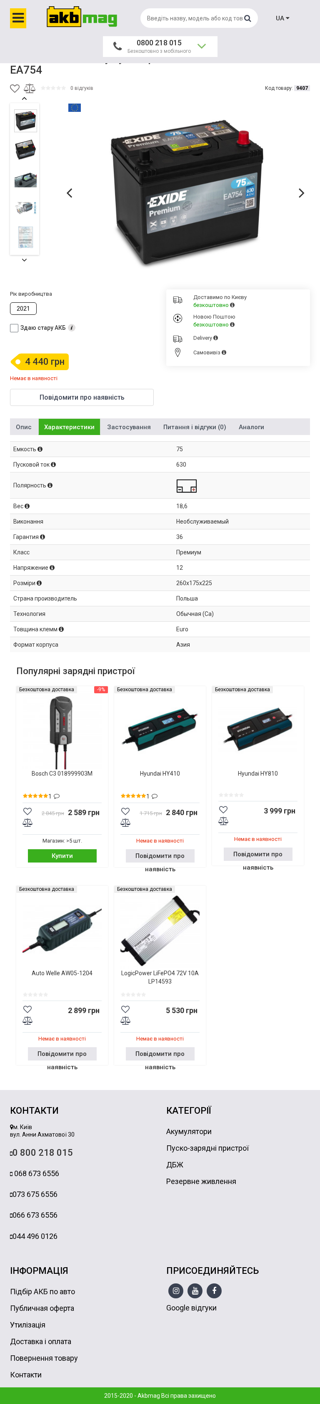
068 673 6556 (35, 1173)
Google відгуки (191, 1307)
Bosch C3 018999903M (62, 773)
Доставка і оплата (40, 1341)
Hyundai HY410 (160, 773)
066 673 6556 (35, 1215)
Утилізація (27, 1324)
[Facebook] (214, 1291)
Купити (62, 856)
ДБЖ (174, 1164)
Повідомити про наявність (160, 857)
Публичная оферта (42, 1308)
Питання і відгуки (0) (194, 427)
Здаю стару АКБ (43, 327)
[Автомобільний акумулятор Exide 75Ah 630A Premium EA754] (187, 192)
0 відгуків (81, 88)
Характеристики (69, 427)
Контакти (26, 1374)
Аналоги (251, 427)
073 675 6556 (35, 1194)
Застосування (129, 427)
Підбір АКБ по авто (42, 1291)
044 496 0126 (35, 1236)
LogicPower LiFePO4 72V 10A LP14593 (160, 977)
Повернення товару (44, 1358)
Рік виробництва (31, 294)
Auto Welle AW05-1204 (62, 973)
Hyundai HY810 (258, 773)
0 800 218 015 (42, 1152)
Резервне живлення (201, 1181)
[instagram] (176, 1291)
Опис (24, 427)
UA (281, 18)
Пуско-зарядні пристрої (207, 1148)
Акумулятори (189, 1131)
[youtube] (195, 1291)
